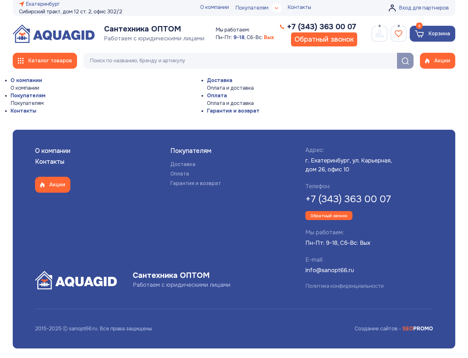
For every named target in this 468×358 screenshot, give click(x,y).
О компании (214, 7)
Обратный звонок (324, 39)
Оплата (217, 95)
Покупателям (28, 95)
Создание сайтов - (394, 328)
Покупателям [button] (251, 7)
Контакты (299, 7)
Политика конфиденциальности (344, 286)
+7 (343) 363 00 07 (348, 199)
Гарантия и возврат (233, 110)
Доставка (219, 80)
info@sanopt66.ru (329, 270)
